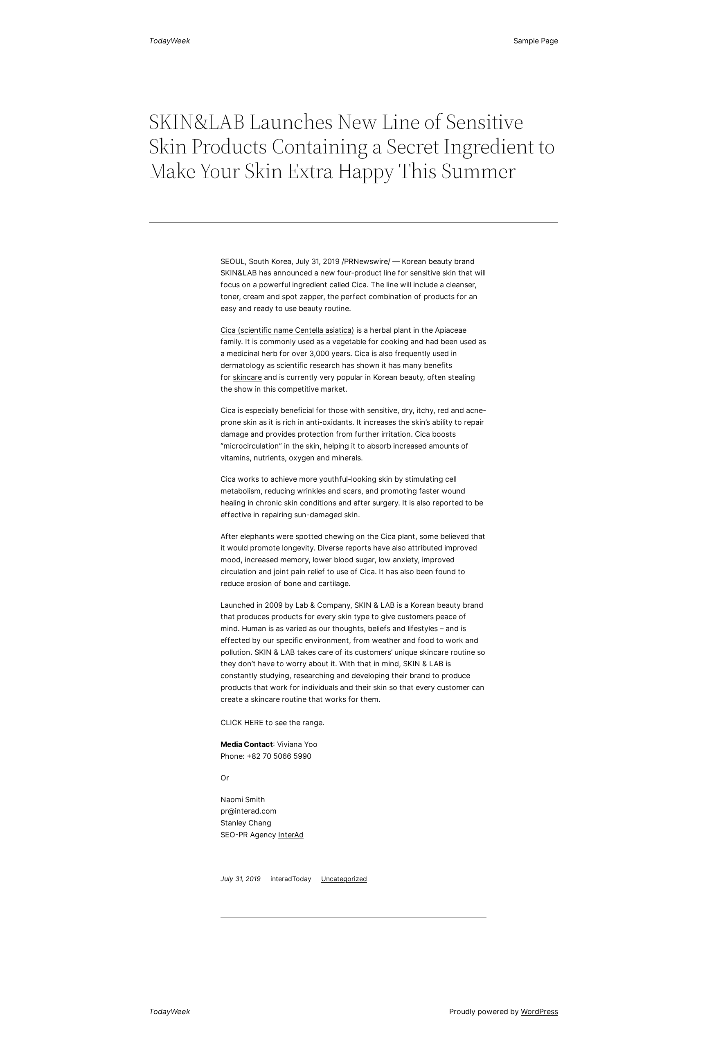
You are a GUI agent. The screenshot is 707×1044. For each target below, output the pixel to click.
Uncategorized (344, 879)
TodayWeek (169, 40)
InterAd (291, 834)
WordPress (539, 1011)
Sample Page (535, 40)
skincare (247, 377)
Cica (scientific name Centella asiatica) (287, 330)
